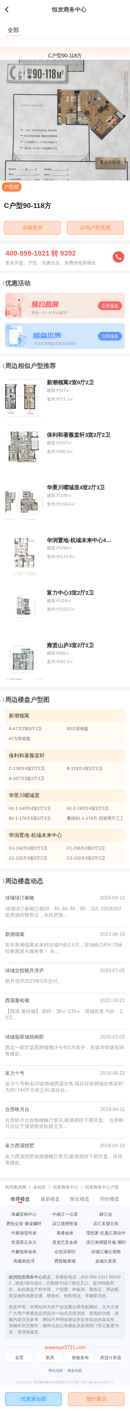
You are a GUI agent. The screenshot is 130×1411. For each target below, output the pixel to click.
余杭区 (39, 1187)
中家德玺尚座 (24, 1233)
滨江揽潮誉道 (65, 1223)
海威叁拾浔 (23, 1261)
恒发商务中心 (69, 9)
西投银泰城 (65, 1261)
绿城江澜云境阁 (106, 1252)
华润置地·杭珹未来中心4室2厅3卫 (87, 540)
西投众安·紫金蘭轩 (24, 1223)
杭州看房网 (15, 1187)
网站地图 (55, 1370)
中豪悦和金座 (24, 1252)
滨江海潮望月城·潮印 (106, 1242)
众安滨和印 (65, 1252)
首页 (19, 1357)
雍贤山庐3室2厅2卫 (70, 645)
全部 (13, 30)
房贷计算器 (110, 1357)
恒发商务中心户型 (102, 1187)
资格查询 (80, 1357)
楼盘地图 (74, 1370)
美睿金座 (65, 1233)
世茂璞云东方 (24, 1242)
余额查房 (32, 228)
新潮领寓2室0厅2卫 (70, 382)
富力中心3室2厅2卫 (70, 592)
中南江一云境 (65, 1214)
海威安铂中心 (24, 1214)
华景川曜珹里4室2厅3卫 (76, 487)
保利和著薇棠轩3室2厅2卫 (78, 435)
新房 (50, 1357)
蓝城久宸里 (105, 1261)
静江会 (105, 1214)
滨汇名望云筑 (106, 1223)
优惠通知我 (33, 1399)
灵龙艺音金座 (65, 1242)
